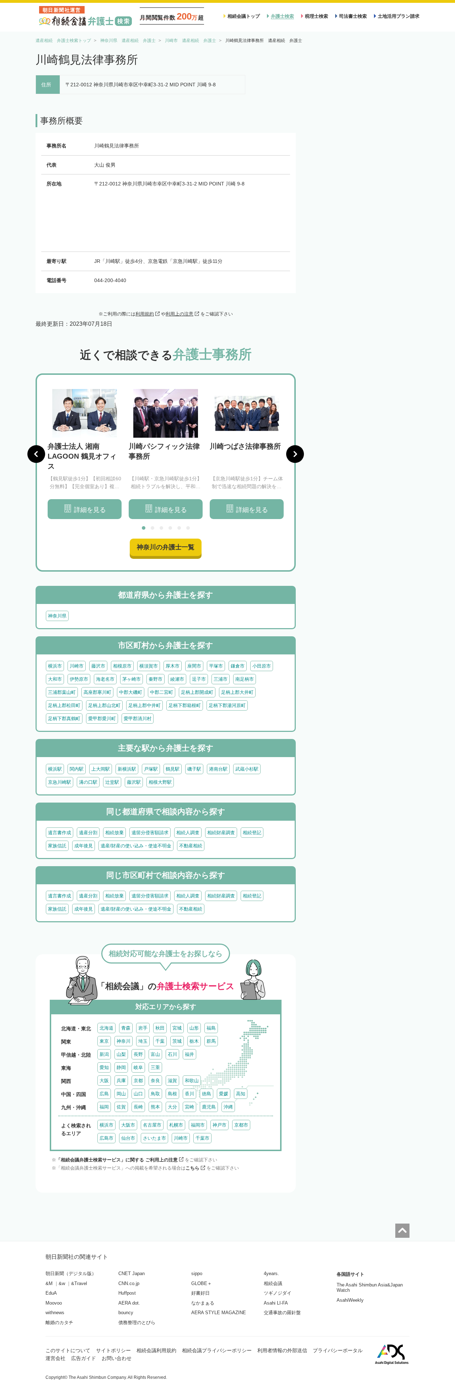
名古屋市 (152, 1125)
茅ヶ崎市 (131, 679)
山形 (194, 1028)
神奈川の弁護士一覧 (165, 547)
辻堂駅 (112, 782)
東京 (104, 1041)
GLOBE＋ (201, 1283)
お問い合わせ (117, 1358)
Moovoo (54, 1303)
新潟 (104, 1054)
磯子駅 (194, 769)
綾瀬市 (177, 679)
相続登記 (252, 832)
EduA (51, 1293)
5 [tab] (179, 528)
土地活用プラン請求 (398, 16)
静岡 (121, 1067)
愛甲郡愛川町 (102, 718)
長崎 (138, 1107)
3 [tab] (161, 528)
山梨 (121, 1054)
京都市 (241, 1125)
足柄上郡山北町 (104, 705)
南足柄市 (244, 679)
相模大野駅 (160, 782)
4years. (271, 1273)
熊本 (155, 1107)
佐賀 (121, 1107)
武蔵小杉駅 (246, 769)
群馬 (211, 1041)
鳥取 (155, 1093)
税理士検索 (316, 16)
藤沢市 (98, 666)
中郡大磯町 (130, 692)
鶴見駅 (173, 769)
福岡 (104, 1107)
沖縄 (228, 1107)
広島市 (106, 1138)
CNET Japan (131, 1273)
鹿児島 (209, 1107)
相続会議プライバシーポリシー (217, 1350)
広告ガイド (83, 1358)
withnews (55, 1312)
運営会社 (55, 1358)
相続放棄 (114, 832)
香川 (189, 1093)
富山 (155, 1054)
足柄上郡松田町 (64, 705)
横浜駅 (55, 769)
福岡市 (198, 1125)
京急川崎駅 (59, 782)
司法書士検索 (353, 16)
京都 (138, 1080)
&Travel (79, 1283)
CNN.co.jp (128, 1283)
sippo (196, 1273)
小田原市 (261, 666)
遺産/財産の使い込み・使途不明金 (136, 845)
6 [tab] (188, 528)
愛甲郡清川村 (137, 718)
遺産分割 (88, 832)
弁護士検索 (282, 16)
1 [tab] (143, 528)
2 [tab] (152, 528)
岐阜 (138, 1067)
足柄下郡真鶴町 (64, 718)
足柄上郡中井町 (144, 705)
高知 (240, 1093)
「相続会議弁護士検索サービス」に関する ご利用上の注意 (117, 1159)
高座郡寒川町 (97, 692)
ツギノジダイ (277, 1293)
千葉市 (202, 1138)
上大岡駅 (100, 769)
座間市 (194, 666)
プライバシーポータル (338, 1350)
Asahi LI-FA (276, 1303)
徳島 (206, 1093)
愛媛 (223, 1093)
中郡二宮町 (161, 692)
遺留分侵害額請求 (150, 832)
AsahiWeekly (350, 1300)
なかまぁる (202, 1303)
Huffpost (127, 1293)
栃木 (194, 1041)
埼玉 (143, 1041)
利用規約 (144, 314)
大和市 (55, 679)
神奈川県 (57, 616)
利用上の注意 (179, 314)
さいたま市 (154, 1138)
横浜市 (55, 666)
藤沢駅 (134, 782)
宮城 (177, 1028)
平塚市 (216, 666)
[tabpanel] (84, 454)
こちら (192, 1168)
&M (49, 1283)
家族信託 (57, 845)
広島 (104, 1093)
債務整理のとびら (136, 1322)
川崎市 (77, 666)
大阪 (104, 1080)
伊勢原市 (79, 679)
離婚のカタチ (59, 1322)
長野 (138, 1054)
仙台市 (128, 1138)
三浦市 (221, 679)
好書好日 (200, 1293)
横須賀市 (148, 666)
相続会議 (273, 1283)
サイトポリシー (113, 1350)
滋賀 (172, 1080)
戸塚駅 (151, 769)
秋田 (160, 1028)
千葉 (160, 1041)
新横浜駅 (127, 769)
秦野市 (155, 679)
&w (62, 1283)
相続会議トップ (244, 16)
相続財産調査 (221, 832)
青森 (125, 1028)
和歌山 (192, 1080)
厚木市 (173, 666)
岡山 (121, 1093)
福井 (189, 1054)
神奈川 (123, 1041)
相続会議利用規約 (156, 1350)
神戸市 (219, 1125)
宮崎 (189, 1107)
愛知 (104, 1067)
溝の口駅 (88, 782)
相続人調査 (187, 832)
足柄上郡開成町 (197, 692)
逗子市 (199, 679)
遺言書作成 (59, 832)
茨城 (177, 1041)
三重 (155, 1067)
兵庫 (121, 1080)
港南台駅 (218, 769)
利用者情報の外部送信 (282, 1350)
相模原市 (122, 666)
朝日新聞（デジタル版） (71, 1273)
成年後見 (83, 845)
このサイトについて (68, 1350)
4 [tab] (170, 528)
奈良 (155, 1080)
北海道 (106, 1028)
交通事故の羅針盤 (282, 1312)
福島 (211, 1028)
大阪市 (128, 1125)
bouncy (125, 1312)
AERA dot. (129, 1303)
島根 (172, 1093)
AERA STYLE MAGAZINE (218, 1312)
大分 (172, 1107)
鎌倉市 (238, 666)
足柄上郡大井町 (237, 692)
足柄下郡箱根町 (184, 705)
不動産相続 (190, 845)
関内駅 (77, 769)
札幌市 (176, 1125)
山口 (138, 1093)
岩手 (143, 1028)
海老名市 (105, 679)
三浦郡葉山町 (62, 692)
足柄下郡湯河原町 (227, 705)
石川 (172, 1054)
